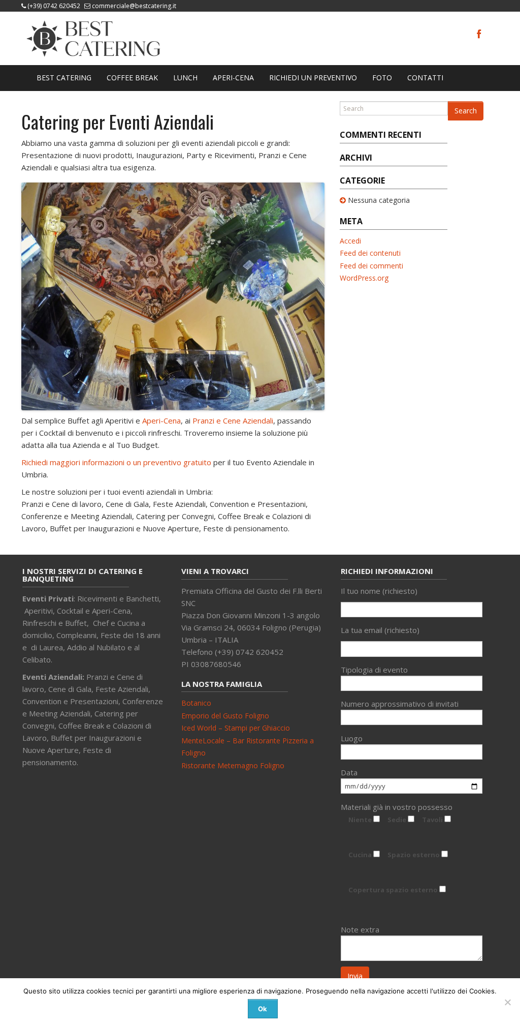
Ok (262, 1009)
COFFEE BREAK (132, 77)
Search (465, 110)
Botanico (196, 703)
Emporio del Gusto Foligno (225, 715)
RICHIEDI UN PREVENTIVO (313, 77)
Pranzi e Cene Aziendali (232, 420)
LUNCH (185, 77)
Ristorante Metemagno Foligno (232, 765)
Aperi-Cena (161, 420)
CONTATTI (425, 77)
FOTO (382, 77)
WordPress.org (364, 278)
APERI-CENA (233, 77)
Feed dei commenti (371, 265)
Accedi (350, 241)
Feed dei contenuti (370, 253)
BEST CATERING (64, 77)
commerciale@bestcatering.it (134, 6)
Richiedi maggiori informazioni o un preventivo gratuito (116, 462)
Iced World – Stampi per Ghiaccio (235, 728)
